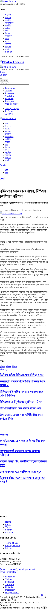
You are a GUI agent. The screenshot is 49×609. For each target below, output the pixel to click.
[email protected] (8, 569)
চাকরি (7, 49)
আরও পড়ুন (3, 369)
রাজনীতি (8, 20)
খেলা (6, 30)
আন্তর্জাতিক (9, 22)
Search (8, 529)
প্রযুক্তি (8, 43)
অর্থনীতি (8, 25)
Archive (9, 113)
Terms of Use (11, 543)
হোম (6, 123)
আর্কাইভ (8, 157)
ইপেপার (2, 72)
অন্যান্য (8, 46)
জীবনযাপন (8, 36)
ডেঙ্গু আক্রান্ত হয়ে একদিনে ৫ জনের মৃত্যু (20, 471)
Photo (8, 524)
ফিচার (7, 38)
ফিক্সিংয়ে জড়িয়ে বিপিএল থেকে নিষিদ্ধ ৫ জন (22, 375)
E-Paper (9, 111)
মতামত (7, 28)
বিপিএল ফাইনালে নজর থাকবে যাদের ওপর (20, 408)
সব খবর (7, 128)
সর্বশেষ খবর (4, 435)
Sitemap (9, 548)
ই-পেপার (8, 15)
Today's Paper (12, 108)
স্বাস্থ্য (7, 41)
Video (8, 527)
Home (8, 521)
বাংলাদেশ (8, 17)
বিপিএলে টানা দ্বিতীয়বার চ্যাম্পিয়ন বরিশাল (21, 402)
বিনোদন (7, 33)
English (8, 51)
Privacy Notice (12, 545)
